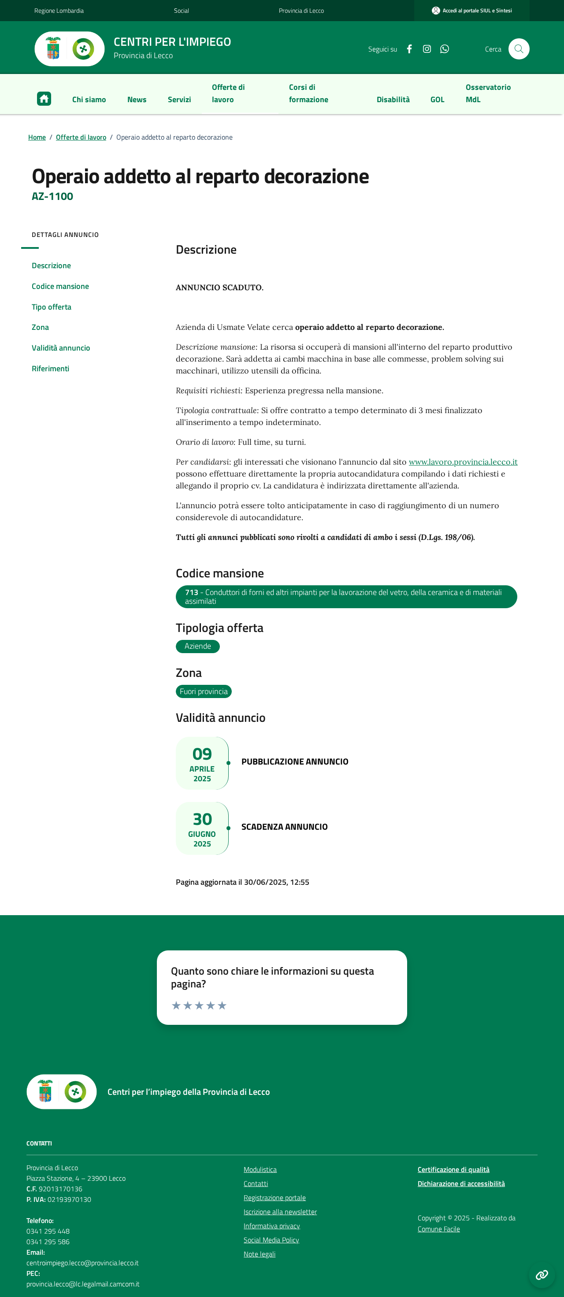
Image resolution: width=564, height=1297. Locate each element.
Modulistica (260, 1169)
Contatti (256, 1183)
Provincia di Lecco (301, 10)
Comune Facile (439, 1228)
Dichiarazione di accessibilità (461, 1183)
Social (181, 10)
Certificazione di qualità (454, 1169)
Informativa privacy (272, 1225)
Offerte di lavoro (81, 137)
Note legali (259, 1254)
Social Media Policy (271, 1239)
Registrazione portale (275, 1197)
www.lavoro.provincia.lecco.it (463, 462)
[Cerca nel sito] (519, 48)
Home (37, 137)
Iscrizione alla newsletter (280, 1211)
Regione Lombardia (59, 10)
